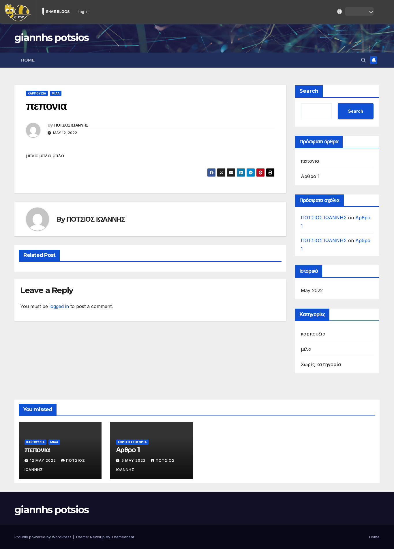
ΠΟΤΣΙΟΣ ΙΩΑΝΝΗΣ (71, 125)
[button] (363, 60)
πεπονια (310, 161)
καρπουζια (37, 93)
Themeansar (122, 537)
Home (28, 60)
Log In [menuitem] (83, 11)
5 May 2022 (134, 460)
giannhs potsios (51, 37)
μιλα (56, 93)
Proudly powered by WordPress (43, 537)
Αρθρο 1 (310, 176)
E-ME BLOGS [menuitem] (58, 11)
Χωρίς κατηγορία (321, 364)
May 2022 (312, 290)
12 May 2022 (43, 460)
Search (308, 91)
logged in (59, 306)
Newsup (97, 537)
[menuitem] (18, 11)
